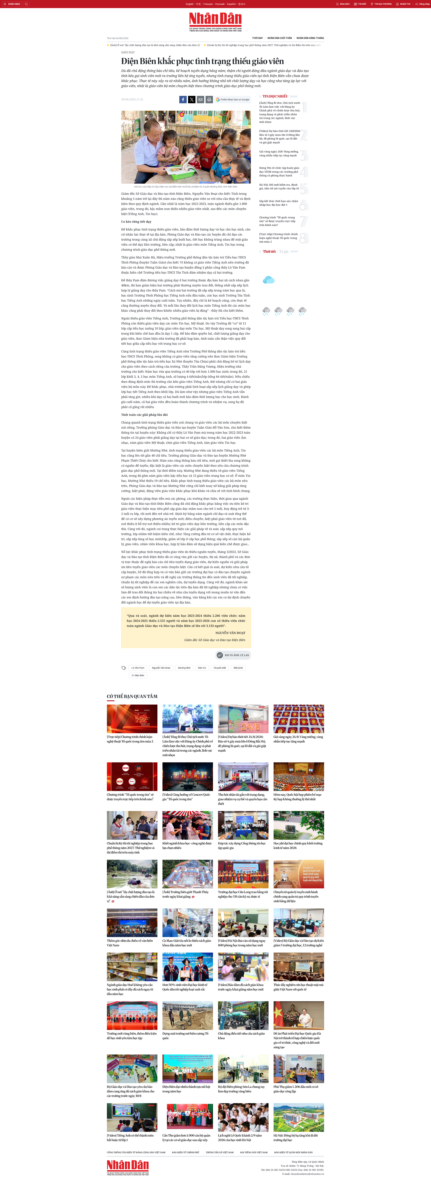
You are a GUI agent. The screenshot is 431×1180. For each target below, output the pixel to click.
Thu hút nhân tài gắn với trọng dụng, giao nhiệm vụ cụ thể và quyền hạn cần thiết (242, 799)
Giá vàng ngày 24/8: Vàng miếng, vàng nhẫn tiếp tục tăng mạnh (279, 153)
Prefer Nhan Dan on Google (235, 99)
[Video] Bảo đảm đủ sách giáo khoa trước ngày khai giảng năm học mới (240, 987)
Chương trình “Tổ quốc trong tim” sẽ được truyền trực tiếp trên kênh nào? (277, 221)
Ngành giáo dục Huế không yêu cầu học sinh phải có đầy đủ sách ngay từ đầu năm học (130, 989)
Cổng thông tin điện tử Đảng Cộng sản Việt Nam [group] (136, 1152)
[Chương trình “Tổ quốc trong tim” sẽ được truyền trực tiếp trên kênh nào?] (132, 776)
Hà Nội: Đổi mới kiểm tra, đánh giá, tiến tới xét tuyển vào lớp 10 (279, 186)
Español (231, 4)
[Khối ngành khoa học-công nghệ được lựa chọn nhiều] (187, 825)
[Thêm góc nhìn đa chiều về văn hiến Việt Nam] (132, 922)
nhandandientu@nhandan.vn (307, 1173)
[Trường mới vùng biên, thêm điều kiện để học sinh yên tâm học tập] (132, 1015)
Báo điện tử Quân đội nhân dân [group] (293, 1152)
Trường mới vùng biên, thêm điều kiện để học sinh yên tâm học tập (132, 1036)
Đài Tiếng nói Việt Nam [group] (254, 1152)
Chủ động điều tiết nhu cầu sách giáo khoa (241, 1036)
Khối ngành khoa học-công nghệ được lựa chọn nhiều (187, 845)
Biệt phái (238, 667)
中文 (198, 4)
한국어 (241, 4)
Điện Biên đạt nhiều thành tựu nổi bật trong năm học (186, 1089)
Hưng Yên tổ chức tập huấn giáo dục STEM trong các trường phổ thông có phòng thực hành (279, 171)
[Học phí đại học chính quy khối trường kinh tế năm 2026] (299, 825)
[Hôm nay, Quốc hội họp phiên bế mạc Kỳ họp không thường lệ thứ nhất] (299, 776)
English (189, 4)
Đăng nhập (424, 4)
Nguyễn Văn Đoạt (161, 667)
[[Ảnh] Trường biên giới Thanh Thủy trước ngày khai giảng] (187, 874)
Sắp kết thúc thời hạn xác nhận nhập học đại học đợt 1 (278, 203)
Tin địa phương (383, 4)
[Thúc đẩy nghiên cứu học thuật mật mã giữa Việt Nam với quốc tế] (299, 967)
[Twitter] (191, 99)
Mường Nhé (184, 667)
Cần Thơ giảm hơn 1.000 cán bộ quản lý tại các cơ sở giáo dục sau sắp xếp (186, 1138)
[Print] (209, 99)
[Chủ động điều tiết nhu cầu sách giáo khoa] (243, 1015)
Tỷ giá (283, 251)
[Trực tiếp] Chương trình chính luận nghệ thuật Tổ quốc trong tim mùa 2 (278, 237)
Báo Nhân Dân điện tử (215, 22)
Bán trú (202, 667)
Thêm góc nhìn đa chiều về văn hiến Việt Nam (130, 943)
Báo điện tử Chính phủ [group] (185, 1152)
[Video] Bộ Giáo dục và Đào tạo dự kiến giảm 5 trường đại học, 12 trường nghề (299, 943)
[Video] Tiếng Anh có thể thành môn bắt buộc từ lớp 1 (130, 1138)
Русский (219, 4)
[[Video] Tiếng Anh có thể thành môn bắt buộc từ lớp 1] (132, 1117)
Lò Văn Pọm (137, 667)
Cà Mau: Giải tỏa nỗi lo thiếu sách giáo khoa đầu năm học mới (186, 943)
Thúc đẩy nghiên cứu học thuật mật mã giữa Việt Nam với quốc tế (298, 987)
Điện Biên (139, 675)
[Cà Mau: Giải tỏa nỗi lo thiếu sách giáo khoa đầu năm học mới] (187, 922)
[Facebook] (183, 99)
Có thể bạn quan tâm (132, 696)
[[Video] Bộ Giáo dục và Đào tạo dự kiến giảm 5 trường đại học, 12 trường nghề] (299, 922)
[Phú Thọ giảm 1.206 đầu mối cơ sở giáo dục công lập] (299, 1068)
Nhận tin (405, 4)
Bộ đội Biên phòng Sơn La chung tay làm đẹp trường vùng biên (241, 1089)
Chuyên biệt (220, 667)
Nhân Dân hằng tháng (310, 38)
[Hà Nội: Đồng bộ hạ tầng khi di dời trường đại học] (299, 1117)
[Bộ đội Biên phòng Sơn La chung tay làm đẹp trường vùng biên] (243, 1068)
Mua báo (345, 4)
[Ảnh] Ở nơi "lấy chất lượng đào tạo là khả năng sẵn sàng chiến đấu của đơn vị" (131, 896)
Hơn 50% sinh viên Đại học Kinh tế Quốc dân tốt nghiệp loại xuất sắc (184, 987)
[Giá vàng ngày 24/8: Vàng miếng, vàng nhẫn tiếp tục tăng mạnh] (299, 719)
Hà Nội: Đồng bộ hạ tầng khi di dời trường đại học (296, 1138)
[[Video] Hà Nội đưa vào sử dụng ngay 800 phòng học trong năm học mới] (243, 922)
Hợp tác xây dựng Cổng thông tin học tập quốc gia (242, 845)
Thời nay (257, 38)
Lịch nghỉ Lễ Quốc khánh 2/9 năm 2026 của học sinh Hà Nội (240, 1138)
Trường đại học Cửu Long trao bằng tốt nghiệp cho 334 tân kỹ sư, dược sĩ (243, 894)
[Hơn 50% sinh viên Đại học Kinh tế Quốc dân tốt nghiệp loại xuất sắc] (187, 967)
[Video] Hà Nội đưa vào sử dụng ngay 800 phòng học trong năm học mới (242, 943)
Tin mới (362, 4)
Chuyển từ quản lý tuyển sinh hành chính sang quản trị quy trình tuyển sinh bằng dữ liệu (296, 896)
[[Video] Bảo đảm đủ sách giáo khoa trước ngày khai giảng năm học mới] (243, 967)
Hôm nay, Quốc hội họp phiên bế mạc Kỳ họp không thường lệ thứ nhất (298, 797)
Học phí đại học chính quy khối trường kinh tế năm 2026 (298, 845)
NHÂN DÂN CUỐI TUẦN (280, 38)
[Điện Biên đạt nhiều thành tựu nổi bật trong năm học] (187, 1068)
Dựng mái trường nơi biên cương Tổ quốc (185, 1036)
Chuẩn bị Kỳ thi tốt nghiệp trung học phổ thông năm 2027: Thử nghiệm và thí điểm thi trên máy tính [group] (200, 45)
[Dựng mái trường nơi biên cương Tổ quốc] (187, 1015)
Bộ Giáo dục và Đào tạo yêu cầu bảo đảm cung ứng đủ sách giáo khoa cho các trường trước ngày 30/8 (130, 1091)
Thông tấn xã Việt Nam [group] (220, 1152)
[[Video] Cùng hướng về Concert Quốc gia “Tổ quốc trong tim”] (187, 776)
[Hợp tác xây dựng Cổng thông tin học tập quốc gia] (243, 825)
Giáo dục (128, 52)
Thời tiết (269, 251)
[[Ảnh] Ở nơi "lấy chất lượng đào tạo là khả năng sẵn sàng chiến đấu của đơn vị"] (132, 874)
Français (208, 4)
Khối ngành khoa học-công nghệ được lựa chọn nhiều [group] (294, 45)
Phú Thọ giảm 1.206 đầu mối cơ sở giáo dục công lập (296, 1089)
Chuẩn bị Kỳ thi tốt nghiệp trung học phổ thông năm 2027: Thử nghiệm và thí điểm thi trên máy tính (131, 847)
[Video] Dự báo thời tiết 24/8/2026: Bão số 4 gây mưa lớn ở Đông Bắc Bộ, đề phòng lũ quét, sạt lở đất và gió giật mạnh (280, 136)
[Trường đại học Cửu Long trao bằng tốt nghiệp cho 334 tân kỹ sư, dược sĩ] (243, 874)
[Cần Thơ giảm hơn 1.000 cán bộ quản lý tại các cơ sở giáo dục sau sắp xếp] (187, 1117)
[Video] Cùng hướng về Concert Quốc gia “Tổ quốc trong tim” (186, 797)
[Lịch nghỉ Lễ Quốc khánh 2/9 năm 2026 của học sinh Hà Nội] (243, 1117)
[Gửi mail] (200, 99)
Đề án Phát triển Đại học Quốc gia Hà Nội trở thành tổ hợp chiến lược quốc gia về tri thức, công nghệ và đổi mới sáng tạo (297, 1040)
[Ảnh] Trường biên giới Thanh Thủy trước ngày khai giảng (185, 894)
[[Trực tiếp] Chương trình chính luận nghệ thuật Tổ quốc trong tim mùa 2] (132, 719)
